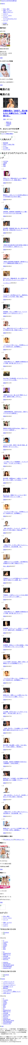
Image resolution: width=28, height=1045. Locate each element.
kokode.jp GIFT (7, 968)
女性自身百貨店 (7, 966)
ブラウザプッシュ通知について (12, 991)
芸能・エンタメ (7, 10)
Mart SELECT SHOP (8, 965)
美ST (4, 949)
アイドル (5, 18)
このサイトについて (8, 981)
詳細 (1, 57)
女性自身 (5, 956)
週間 (4, 164)
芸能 (4, 12)
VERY (5, 943)
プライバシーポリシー (9, 985)
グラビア (5, 17)
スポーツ (5, 13)
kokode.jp (5, 962)
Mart (4, 947)
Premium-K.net (7, 953)
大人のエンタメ (12, 18)
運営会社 (5, 988)
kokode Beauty (7, 963)
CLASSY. (5, 942)
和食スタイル (7, 954)
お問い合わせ (7, 993)
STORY (5, 944)
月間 (4, 166)
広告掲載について (8, 986)
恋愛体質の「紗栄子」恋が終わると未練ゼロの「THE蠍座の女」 (15, 113)
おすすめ (5, 161)
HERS (4, 946)
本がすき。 (6, 959)
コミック (5, 20)
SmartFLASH (6, 958)
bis (4, 952)
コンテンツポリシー (8, 983)
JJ (3, 940)
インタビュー (9, 12)
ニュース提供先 (7, 990)
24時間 (5, 163)
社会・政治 (6, 9)
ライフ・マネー (7, 15)
